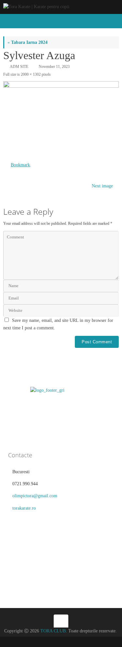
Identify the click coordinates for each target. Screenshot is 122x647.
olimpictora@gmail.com (34, 495)
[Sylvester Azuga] (61, 118)
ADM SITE (19, 66)
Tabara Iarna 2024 (27, 42)
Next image (102, 186)
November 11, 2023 (54, 66)
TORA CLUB (53, 630)
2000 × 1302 (31, 74)
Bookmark (20, 164)
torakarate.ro (24, 508)
